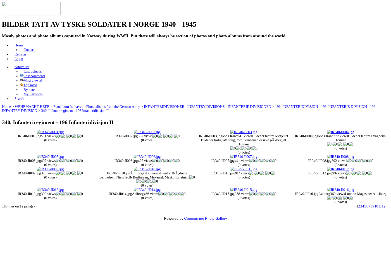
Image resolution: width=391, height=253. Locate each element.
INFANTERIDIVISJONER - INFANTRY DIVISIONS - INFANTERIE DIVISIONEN (207, 106)
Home (6, 106)
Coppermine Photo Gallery (205, 218)
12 (383, 206)
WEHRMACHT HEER (32, 106)
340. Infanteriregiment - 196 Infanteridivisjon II (75, 111)
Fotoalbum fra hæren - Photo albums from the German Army (96, 106)
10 (376, 206)
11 (380, 206)
